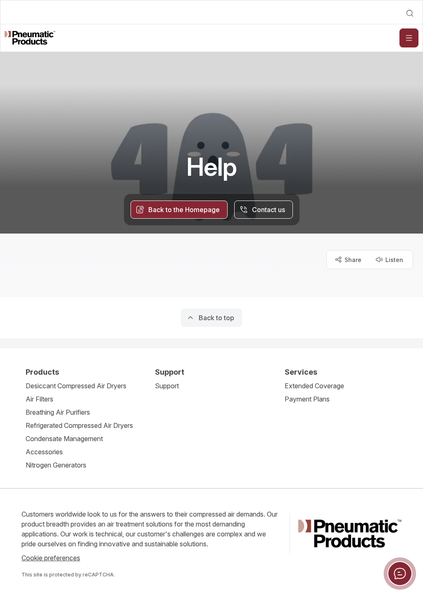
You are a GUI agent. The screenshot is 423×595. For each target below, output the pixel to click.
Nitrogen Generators (56, 465)
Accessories (44, 452)
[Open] (408, 37)
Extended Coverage (314, 386)
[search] (409, 13)
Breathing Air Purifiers (58, 412)
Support (167, 386)
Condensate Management (64, 438)
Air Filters (39, 399)
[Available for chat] (399, 573)
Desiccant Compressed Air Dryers (76, 386)
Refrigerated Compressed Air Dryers (79, 425)
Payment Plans (307, 399)
